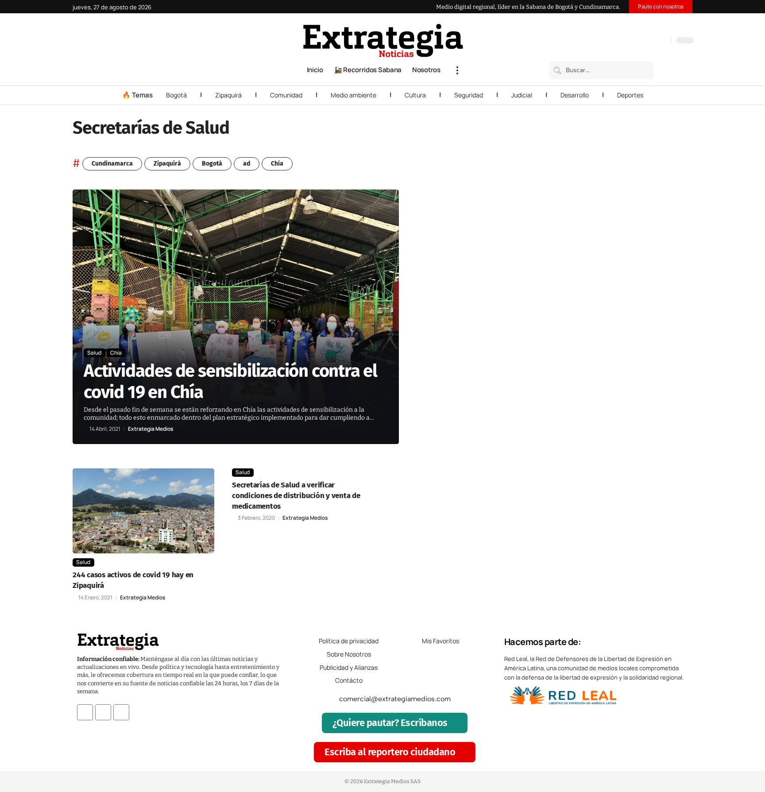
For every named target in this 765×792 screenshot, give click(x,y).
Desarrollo (574, 95)
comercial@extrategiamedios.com (395, 699)
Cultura (415, 95)
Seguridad (468, 95)
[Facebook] (617, 41)
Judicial (521, 95)
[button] (457, 70)
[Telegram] (653, 41)
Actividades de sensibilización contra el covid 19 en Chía (230, 381)
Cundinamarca (112, 163)
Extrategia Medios (150, 429)
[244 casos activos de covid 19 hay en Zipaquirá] (143, 510)
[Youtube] (121, 712)
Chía (277, 163)
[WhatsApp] (661, 41)
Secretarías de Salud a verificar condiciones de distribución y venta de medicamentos (296, 495)
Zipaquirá (228, 95)
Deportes (630, 95)
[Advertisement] (633, 322)
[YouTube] (626, 41)
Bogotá (176, 95)
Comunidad (286, 95)
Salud (94, 352)
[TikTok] (644, 41)
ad (246, 163)
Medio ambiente (353, 95)
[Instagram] (635, 41)
